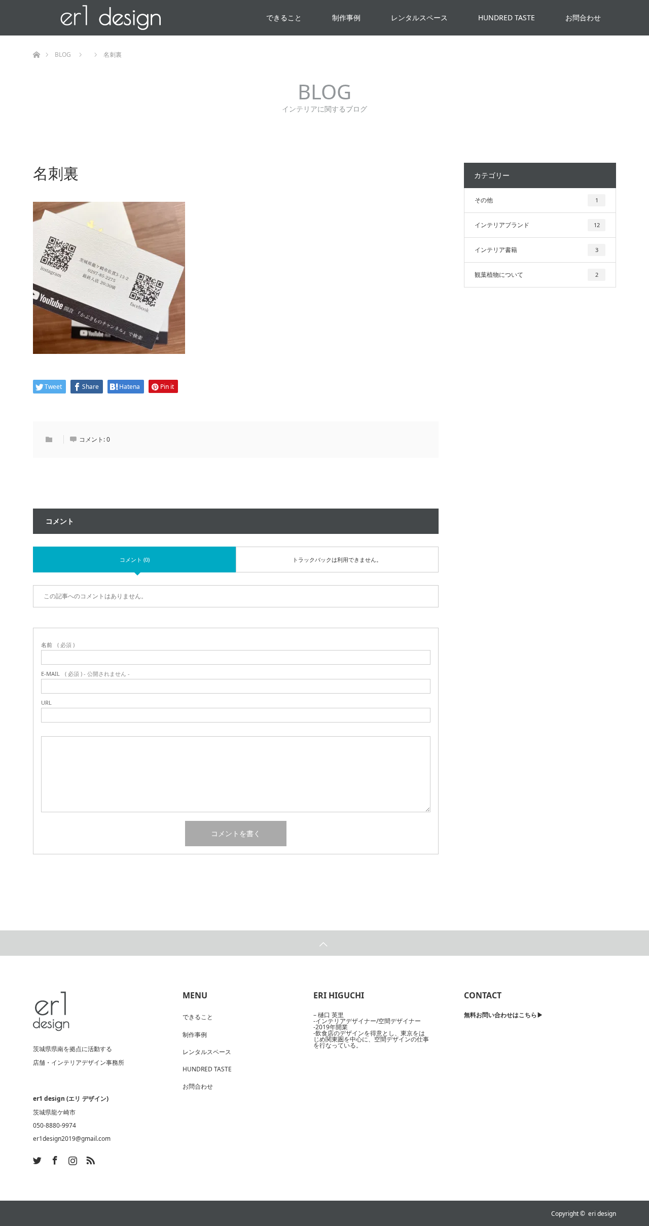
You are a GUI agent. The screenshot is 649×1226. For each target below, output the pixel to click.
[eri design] (51, 1011)
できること (284, 17)
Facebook (53, 1158)
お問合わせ (583, 17)
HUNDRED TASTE (506, 17)
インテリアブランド (537, 225)
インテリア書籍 (536, 249)
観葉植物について (536, 274)
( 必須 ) (58, 644)
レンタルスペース (419, 17)
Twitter (36, 1158)
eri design (602, 1213)
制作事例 (346, 17)
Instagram (71, 1158)
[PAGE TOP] (324, 943)
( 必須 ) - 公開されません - (85, 673)
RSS (89, 1158)
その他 (536, 200)
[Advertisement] (540, 477)
